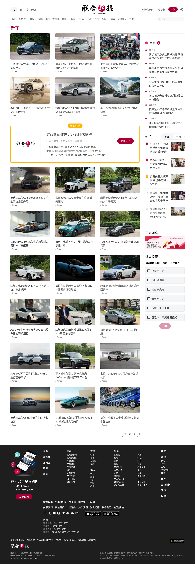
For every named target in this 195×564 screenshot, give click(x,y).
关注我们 (59, 507)
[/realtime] (158, 43)
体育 (97, 19)
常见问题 (94, 507)
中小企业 (71, 475)
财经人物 (71, 481)
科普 (139, 460)
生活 (81, 19)
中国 (47, 19)
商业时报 (92, 539)
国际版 (82, 501)
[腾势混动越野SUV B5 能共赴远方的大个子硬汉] (120, 180)
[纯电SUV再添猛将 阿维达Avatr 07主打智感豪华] (30, 356)
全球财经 (71, 460)
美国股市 (71, 472)
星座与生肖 (142, 484)
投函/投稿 (118, 507)
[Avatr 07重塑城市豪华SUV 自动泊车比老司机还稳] (30, 312)
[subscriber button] (182, 9)
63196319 (64, 523)
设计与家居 (119, 484)
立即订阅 (24, 496)
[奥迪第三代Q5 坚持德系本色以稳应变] (30, 400)
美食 (116, 460)
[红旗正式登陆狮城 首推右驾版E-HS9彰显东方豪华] (75, 312)
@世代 (117, 475)
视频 (104, 19)
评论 (92, 457)
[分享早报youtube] (54, 513)
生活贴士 (141, 481)
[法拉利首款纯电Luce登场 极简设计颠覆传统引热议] (75, 268)
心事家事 (141, 466)
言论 (64, 19)
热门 (139, 478)
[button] (182, 9)
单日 (166, 136)
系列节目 (165, 469)
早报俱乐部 (147, 9)
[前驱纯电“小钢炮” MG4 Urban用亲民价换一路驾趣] (75, 46)
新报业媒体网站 (17, 539)
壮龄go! (117, 454)
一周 (178, 136)
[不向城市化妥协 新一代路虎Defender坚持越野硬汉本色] (75, 356)
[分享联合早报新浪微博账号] (68, 513)
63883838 (57, 526)
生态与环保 (119, 478)
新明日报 (32, 9)
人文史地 (118, 469)
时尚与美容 (119, 481)
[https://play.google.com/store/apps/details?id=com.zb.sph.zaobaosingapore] (111, 513)
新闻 (163, 460)
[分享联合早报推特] (49, 513)
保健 (90, 19)
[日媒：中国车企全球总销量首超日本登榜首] (120, 400)
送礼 (92, 485)
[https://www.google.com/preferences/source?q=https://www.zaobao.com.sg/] (177, 541)
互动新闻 (122, 19)
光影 (139, 454)
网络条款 (31, 539)
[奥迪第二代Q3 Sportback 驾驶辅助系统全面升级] (30, 180)
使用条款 (80, 151)
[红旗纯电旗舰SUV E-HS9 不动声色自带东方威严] (30, 268)
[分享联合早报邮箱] (77, 513)
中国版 (91, 501)
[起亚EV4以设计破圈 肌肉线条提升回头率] (120, 268)
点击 (78, 146)
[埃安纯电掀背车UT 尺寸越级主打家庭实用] (75, 224)
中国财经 (71, 463)
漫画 (92, 463)
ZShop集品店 (70, 539)
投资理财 (71, 466)
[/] (98, 9)
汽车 (139, 463)
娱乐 (72, 19)
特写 (116, 457)
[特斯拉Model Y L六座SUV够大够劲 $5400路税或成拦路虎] (75, 90)
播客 (112, 19)
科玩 (139, 457)
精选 (139, 469)
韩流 (92, 482)
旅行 (116, 463)
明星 (92, 473)
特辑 (139, 472)
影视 (92, 476)
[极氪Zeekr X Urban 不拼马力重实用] (120, 312)
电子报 (161, 9)
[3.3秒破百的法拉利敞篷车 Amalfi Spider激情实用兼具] (75, 400)
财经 (32, 19)
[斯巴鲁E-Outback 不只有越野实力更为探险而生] (30, 90)
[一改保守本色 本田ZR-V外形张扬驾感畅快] (30, 46)
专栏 (116, 472)
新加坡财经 (72, 457)
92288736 (74, 532)
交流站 (93, 460)
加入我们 (83, 507)
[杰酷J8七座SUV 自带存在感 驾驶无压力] (75, 180)
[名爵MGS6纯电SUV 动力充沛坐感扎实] (120, 356)
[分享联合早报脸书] (45, 513)
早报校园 (141, 475)
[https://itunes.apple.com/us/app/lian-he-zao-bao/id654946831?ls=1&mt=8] (93, 513)
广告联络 (71, 507)
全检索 (58, 539)
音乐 (92, 479)
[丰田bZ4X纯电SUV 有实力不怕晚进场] (120, 90)
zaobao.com (31, 558)
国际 (40, 19)
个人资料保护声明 (93, 151)
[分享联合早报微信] (72, 513)
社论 (92, 454)
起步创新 (71, 478)
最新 (14, 19)
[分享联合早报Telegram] (63, 513)
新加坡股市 (72, 454)
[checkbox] (48, 155)
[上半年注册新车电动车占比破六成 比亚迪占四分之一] (120, 46)
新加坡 (22, 19)
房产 (69, 469)
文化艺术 (118, 466)
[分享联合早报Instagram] (58, 513)
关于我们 (48, 507)
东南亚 (56, 19)
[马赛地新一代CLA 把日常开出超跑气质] (120, 224)
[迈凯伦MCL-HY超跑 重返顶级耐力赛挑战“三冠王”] (30, 224)
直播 (163, 472)
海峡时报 (82, 539)
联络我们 (106, 507)
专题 (131, 19)
